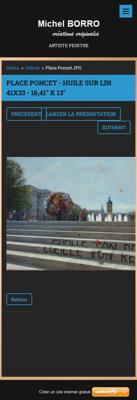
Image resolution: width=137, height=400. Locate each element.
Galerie (32, 68)
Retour (19, 299)
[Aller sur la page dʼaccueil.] (68, 20)
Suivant (114, 127)
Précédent (26, 114)
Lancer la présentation (81, 114)
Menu (125, 11)
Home (12, 68)
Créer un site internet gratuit (64, 391)
